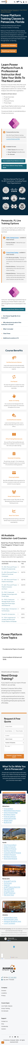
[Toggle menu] (26, 2)
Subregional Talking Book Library (12, 921)
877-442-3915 (12, 977)
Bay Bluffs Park (8, 822)
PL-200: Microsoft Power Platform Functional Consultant (9, 574)
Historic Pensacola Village (11, 812)
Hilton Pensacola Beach (10, 845)
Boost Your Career (14, 515)
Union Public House (9, 891)
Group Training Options (14, 496)
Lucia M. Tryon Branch (9, 923)
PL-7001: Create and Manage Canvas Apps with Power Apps (9, 594)
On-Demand (4, 1011)
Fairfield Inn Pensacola (10, 854)
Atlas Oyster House (9, 895)
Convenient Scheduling (14, 458)
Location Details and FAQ (13, 139)
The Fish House (8, 883)
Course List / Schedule (9, 45)
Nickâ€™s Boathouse (9, 893)
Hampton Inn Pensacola (10, 849)
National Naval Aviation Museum (12, 810)
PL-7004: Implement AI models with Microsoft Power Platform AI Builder (9, 619)
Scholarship (4, 1026)
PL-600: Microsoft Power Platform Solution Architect (9, 587)
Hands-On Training (14, 400)
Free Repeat (14, 381)
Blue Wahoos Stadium (9, 814)
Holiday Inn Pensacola (9, 847)
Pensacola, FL (16, 10)
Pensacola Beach (8, 808)
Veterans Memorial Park (10, 818)
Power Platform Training (6, 10)
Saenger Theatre (8, 820)
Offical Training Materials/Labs (14, 439)
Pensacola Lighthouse (9, 816)
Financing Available (14, 477)
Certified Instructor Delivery (14, 362)
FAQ (2, 1024)
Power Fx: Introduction (8, 614)
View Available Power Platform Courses (13, 161)
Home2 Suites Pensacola (10, 858)
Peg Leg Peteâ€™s (9, 889)
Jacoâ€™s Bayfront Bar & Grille (12, 887)
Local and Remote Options (14, 419)
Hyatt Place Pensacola (10, 850)
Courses (3, 990)
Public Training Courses (12, 237)
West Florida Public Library (11, 919)
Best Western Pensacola (10, 856)
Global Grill (7, 885)
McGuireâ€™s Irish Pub (10, 881)
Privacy (3, 995)
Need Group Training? (8, 51)
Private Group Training (12, 252)
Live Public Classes (6, 1006)
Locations (4, 993)
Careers (3, 1029)
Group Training (5, 1008)
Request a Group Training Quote (14, 756)
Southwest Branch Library (10, 917)
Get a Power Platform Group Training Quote (12, 166)
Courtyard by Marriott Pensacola (12, 852)
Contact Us (4, 1021)
